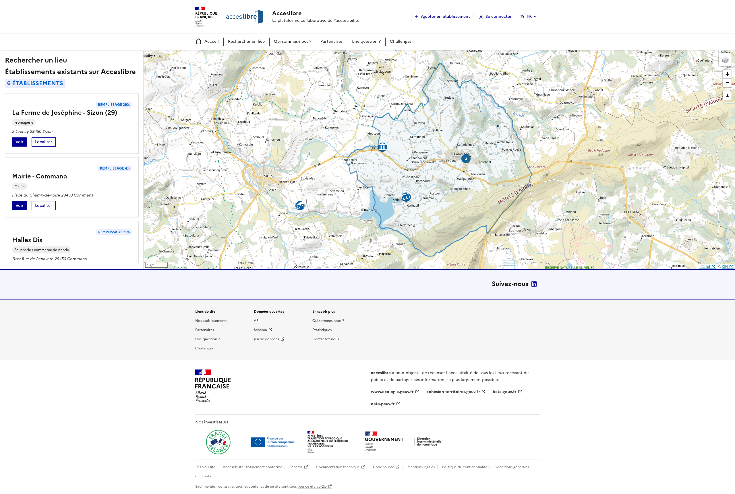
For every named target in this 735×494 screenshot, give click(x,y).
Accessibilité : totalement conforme (252, 467)
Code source (383, 467)
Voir (21, 143)
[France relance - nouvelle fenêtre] (218, 442)
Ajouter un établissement (445, 16)
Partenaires (331, 41)
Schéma (260, 329)
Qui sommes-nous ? (292, 41)
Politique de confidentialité (464, 467)
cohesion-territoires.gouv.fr (453, 392)
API (257, 320)
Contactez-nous (325, 339)
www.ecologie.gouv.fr (392, 392)
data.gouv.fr (383, 404)
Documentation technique (338, 467)
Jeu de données (266, 339)
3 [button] (466, 158)
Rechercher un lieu (246, 41)
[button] (725, 59)
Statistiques (322, 329)
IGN (725, 266)
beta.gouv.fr (505, 392)
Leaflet (704, 266)
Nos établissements (211, 320)
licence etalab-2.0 (311, 486)
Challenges (400, 41)
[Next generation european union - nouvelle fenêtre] (273, 442)
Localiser (45, 143)
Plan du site (206, 467)
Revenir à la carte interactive (188, 56)
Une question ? (366, 41)
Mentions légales (421, 467)
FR (529, 16)
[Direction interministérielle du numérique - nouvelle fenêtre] (404, 441)
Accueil (211, 41)
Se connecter (499, 16)
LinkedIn (534, 284)
